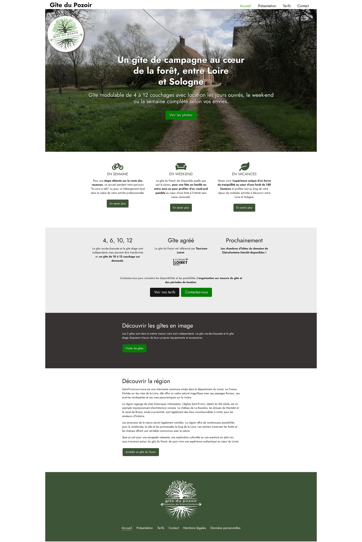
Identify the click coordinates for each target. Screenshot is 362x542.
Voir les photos (181, 115)
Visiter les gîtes (134, 348)
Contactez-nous (196, 292)
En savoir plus (118, 203)
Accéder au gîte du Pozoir (141, 452)
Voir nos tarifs (164, 292)
